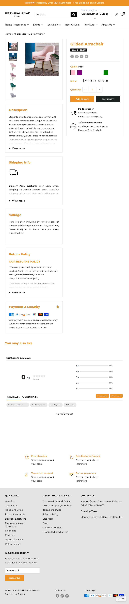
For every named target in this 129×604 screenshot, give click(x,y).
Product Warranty (15, 514)
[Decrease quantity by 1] (85, 89)
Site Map (48, 518)
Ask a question (102, 396)
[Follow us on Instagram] (62, 596)
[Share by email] (86, 56)
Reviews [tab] (13, 396)
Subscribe (14, 578)
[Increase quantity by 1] (99, 89)
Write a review (116, 396)
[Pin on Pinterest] (77, 56)
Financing (10, 530)
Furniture (89, 24)
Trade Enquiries (14, 510)
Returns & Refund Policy (56, 501)
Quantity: (75, 89)
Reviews (9, 535)
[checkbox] (70, 405)
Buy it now (108, 99)
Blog (45, 523)
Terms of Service (14, 539)
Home (8, 34)
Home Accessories (15, 24)
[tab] (30, 397)
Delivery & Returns (15, 518)
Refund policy (13, 544)
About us (10, 501)
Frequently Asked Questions (15, 525)
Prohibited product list (55, 532)
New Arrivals (72, 24)
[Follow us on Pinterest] (67, 596)
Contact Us (11, 505)
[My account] (117, 14)
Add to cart (82, 99)
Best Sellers (54, 24)
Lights (36, 24)
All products (20, 34)
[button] (94, 366)
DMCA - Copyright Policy (57, 505)
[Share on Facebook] (72, 56)
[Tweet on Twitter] (81, 56)
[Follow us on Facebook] (57, 596)
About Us (107, 24)
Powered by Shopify (15, 594)
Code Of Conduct (52, 527)
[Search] (74, 14)
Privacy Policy (51, 514)
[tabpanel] (64, 422)
